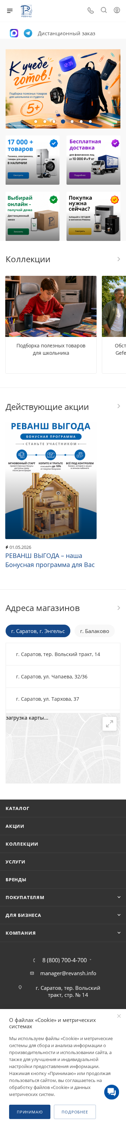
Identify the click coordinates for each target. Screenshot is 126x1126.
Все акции (118, 406)
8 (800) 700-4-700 (64, 960)
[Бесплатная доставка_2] (93, 160)
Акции (15, 826)
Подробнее (75, 1111)
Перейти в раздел (118, 608)
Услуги (16, 862)
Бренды (16, 879)
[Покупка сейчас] (93, 216)
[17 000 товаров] (32, 160)
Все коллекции (118, 259)
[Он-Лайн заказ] (32, 216)
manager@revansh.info (68, 973)
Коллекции (22, 844)
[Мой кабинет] (117, 10)
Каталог (17, 808)
